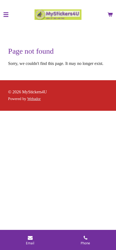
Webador (34, 99)
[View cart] (110, 15)
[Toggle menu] (6, 15)
